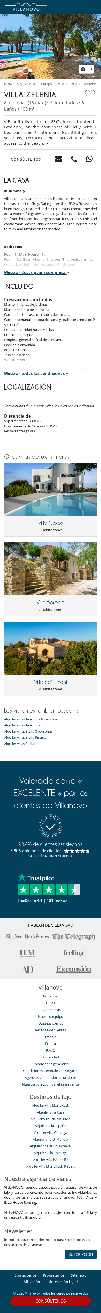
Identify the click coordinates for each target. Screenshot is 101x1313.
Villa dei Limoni (50, 682)
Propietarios (54, 1275)
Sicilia (73, 84)
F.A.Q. (50, 1050)
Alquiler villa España (50, 1125)
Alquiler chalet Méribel (50, 1139)
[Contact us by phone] (74, 159)
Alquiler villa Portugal (50, 1152)
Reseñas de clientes (50, 1030)
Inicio (8, 84)
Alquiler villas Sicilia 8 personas (28, 731)
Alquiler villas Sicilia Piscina (25, 737)
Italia (60, 84)
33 (89, 69)
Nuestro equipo (50, 1016)
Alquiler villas (27, 84)
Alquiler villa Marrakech (50, 1105)
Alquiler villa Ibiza (50, 1112)
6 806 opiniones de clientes (35, 850)
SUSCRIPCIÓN (81, 1254)
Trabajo (50, 1036)
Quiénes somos (50, 1023)
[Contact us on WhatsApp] (89, 159)
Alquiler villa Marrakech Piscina (50, 1166)
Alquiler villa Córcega (50, 1132)
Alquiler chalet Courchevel (50, 1146)
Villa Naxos (50, 523)
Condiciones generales (50, 1063)
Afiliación (31, 1281)
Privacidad (50, 1057)
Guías (50, 1002)
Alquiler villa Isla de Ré (50, 1159)
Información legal (62, 1281)
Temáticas (51, 996)
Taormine (89, 84)
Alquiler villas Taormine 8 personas (31, 719)
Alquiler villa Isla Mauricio (50, 1118)
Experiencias (51, 1009)
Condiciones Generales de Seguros (50, 1070)
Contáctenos (25, 1275)
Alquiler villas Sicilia (19, 743)
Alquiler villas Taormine (22, 725)
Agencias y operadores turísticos (50, 1077)
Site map (79, 1275)
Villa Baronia (51, 602)
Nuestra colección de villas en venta (50, 1084)
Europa (46, 84)
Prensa (50, 1043)
